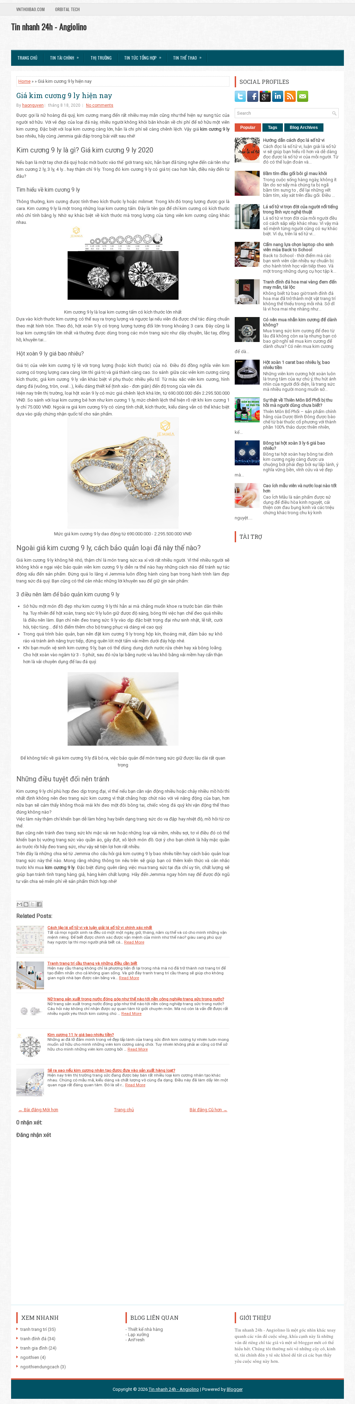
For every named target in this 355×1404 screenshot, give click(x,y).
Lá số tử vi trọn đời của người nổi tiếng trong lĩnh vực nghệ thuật (300, 209)
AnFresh (136, 1339)
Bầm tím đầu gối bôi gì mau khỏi (295, 173)
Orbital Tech (67, 9)
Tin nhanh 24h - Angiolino (49, 26)
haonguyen (33, 105)
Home (24, 81)
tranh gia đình (33, 1348)
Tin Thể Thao (187, 57)
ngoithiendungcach (39, 1366)
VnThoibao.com (30, 9)
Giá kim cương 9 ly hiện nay (64, 95)
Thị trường (101, 58)
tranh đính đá (33, 1338)
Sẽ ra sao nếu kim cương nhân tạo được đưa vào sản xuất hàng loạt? (111, 1070)
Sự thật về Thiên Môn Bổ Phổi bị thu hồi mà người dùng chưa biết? (297, 402)
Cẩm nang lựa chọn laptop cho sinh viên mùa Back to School (298, 247)
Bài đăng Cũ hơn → (208, 1109)
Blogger (235, 1389)
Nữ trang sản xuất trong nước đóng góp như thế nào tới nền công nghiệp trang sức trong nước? (135, 999)
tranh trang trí (33, 1329)
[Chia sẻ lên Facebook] (39, 904)
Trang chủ (27, 58)
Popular (248, 127)
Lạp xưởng (138, 1334)
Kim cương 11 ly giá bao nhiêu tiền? (80, 1034)
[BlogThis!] (26, 904)
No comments (99, 105)
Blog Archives (304, 127)
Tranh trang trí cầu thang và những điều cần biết (92, 963)
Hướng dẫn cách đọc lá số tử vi (293, 140)
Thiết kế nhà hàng (145, 1329)
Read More (134, 942)
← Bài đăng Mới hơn (38, 1109)
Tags (272, 127)
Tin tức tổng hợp (142, 57)
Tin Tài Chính (64, 57)
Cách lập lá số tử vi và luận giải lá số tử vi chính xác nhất (99, 927)
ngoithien (29, 1357)
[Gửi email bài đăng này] (19, 904)
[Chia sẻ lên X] (32, 904)
